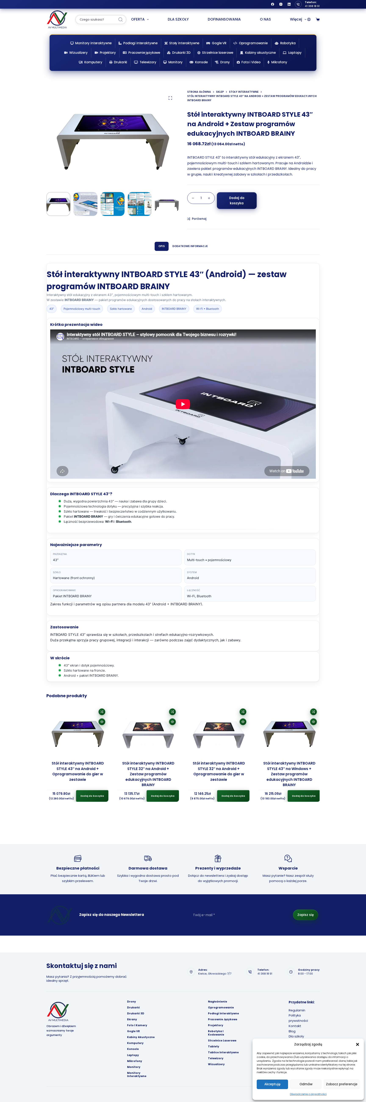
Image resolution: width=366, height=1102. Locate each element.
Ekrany (132, 1019)
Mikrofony (279, 62)
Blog (292, 1031)
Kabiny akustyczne (260, 52)
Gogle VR (219, 43)
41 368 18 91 (312, 6)
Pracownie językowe (144, 52)
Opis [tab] (161, 246)
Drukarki (120, 62)
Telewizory (148, 62)
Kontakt (295, 1026)
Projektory (108, 52)
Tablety (213, 1046)
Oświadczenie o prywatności (308, 1094)
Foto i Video (250, 62)
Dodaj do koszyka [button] (92, 796)
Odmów (305, 1084)
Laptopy (295, 52)
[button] (357, 1044)
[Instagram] (280, 4)
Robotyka (288, 43)
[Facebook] (272, 4)
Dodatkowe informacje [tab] (190, 246)
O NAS (265, 19)
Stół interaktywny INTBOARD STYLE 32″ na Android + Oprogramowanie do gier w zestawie (218, 771)
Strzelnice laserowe (217, 52)
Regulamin (297, 1010)
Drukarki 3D (181, 52)
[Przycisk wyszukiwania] (120, 19)
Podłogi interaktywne (140, 43)
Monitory (175, 62)
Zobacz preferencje (341, 1084)
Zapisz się (305, 915)
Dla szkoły (296, 1036)
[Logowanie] (309, 19)
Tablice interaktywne (223, 1052)
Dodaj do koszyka (236, 200)
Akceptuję (272, 1084)
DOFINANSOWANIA (224, 19)
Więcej (296, 19)
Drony (225, 62)
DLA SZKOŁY (178, 19)
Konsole (201, 62)
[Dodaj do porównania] (101, 711)
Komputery (93, 62)
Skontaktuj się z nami (81, 965)
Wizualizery (78, 52)
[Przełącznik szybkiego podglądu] (101, 721)
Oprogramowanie (253, 43)
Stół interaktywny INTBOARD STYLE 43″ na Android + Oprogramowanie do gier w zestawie (77, 771)
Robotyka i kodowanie (216, 1033)
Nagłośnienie (217, 1001)
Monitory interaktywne (93, 43)
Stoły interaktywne (184, 43)
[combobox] (95, 19)
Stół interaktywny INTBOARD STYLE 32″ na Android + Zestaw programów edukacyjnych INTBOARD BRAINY (148, 774)
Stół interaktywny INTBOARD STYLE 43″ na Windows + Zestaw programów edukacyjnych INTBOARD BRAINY (289, 774)
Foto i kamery (137, 1025)
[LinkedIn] (289, 4)
